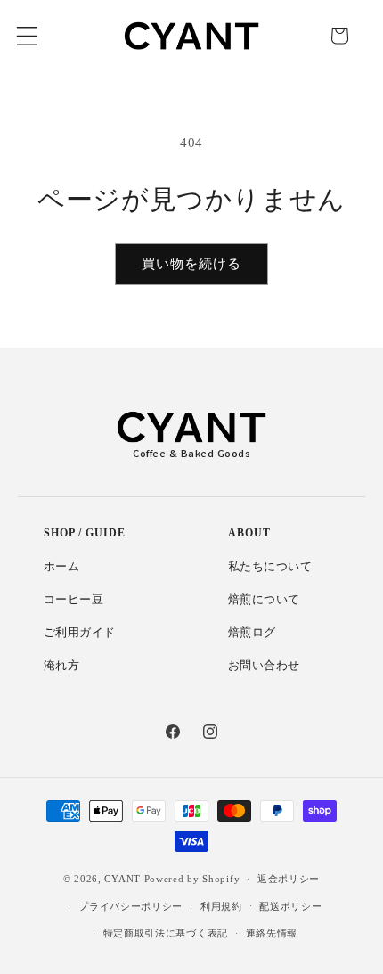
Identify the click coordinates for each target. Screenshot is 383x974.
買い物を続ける (191, 263)
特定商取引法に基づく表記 (165, 933)
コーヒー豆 (74, 599)
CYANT (122, 878)
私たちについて (270, 567)
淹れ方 (62, 665)
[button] (26, 35)
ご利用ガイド (80, 632)
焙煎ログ (252, 632)
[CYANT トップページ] (191, 427)
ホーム (62, 567)
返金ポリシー (288, 878)
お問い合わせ (264, 665)
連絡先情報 (272, 933)
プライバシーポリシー (130, 906)
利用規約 (221, 906)
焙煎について (264, 599)
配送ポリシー (290, 906)
